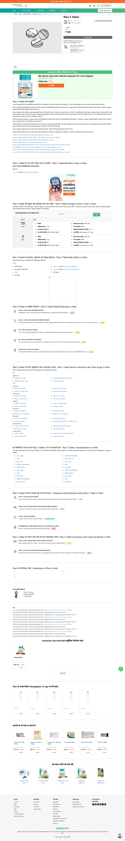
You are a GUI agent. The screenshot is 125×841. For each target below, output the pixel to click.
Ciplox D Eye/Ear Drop (21, 426)
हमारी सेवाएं (55, 799)
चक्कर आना (56, 266)
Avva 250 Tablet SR (20, 436)
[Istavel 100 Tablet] (87, 735)
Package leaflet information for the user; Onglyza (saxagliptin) (58, 610)
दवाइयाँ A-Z (53, 10)
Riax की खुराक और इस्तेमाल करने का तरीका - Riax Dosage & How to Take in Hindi (36, 137)
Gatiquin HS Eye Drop (21, 381)
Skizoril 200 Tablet (20, 388)
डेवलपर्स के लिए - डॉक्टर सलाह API (59, 818)
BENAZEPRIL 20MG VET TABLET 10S (65, 421)
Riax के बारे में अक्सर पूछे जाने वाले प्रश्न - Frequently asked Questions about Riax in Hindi (39, 150)
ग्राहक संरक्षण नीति (37, 809)
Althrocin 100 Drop (59, 396)
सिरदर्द (16, 272)
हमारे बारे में (16, 802)
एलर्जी (18, 459)
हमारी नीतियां (36, 799)
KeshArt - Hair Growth (19, 816)
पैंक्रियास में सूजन (69, 459)
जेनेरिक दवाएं (55, 809)
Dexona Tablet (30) (59, 429)
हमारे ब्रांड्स (41, 10)
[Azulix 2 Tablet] (104, 735)
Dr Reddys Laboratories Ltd (75, 41)
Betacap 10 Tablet (19, 411)
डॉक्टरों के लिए (76, 799)
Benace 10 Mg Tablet (20, 418)
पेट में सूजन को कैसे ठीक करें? (71, 269)
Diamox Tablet (18, 433)
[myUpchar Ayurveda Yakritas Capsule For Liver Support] (25, 86)
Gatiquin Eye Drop (58, 381)
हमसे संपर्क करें (16, 806)
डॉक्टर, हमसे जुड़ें (76, 802)
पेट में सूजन (56, 269)
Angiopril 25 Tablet (20, 403)
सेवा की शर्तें (36, 804)
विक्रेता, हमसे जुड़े (56, 816)
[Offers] (90, 6)
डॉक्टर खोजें (55, 814)
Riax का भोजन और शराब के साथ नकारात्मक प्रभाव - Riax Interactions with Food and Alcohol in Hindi (42, 152)
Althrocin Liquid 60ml (20, 399)
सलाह (14, 10)
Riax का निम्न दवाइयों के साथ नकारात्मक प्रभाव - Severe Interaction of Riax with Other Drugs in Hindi (42, 145)
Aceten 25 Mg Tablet (20, 406)
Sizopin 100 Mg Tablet (21, 391)
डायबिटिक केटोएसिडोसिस (71, 456)
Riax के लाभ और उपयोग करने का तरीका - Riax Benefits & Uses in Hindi (33, 135)
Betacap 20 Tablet (58, 411)
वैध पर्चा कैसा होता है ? (75, 48)
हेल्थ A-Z (64, 10)
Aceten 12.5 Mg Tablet (60, 403)
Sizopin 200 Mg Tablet (60, 391)
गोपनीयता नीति (36, 802)
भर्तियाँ (15, 809)
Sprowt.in (16, 811)
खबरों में (15, 804)
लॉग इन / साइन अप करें (105, 10)
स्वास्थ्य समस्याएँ (26, 10)
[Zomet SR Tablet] (71, 735)
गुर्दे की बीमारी (20, 462)
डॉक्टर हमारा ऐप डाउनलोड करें (78, 806)
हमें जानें (15, 799)
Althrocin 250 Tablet (59, 399)
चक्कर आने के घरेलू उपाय (70, 266)
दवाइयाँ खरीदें (55, 802)
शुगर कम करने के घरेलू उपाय (31, 172)
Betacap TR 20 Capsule (21, 414)
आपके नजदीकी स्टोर (57, 811)
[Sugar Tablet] (20, 650)
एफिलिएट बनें (55, 823)
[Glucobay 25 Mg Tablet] (20, 735)
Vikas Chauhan (28, 592)
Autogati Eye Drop (20, 378)
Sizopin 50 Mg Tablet (59, 388)
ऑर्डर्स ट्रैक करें (56, 806)
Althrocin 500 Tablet (20, 396)
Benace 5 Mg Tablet (59, 418)
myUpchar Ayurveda (18, 814)
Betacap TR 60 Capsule (60, 414)
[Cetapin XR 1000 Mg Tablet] (54, 735)
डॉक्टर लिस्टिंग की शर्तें (77, 804)
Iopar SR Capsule (58, 436)
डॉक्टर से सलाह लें (56, 804)
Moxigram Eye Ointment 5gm (62, 426)
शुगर (18, 172)
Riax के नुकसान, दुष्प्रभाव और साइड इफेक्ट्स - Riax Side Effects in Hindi (33, 140)
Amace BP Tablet (19, 421)
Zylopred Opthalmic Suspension (63, 378)
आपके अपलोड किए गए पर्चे (75, 52)
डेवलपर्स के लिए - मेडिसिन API (58, 821)
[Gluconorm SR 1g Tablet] (37, 735)
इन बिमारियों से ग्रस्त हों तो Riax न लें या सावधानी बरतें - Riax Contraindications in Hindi (37, 147)
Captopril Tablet (58, 406)
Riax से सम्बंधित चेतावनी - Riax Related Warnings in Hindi (30, 142)
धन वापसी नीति (36, 806)
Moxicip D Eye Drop (20, 429)
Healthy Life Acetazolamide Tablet (63, 433)
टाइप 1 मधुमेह (20, 456)
